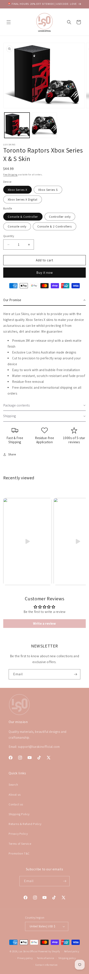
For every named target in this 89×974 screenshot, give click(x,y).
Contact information (46, 964)
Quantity (8, 236)
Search (13, 785)
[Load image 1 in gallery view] (17, 125)
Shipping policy (67, 958)
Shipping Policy (19, 814)
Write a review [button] (44, 623)
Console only (17, 226)
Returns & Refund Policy (25, 824)
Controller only (60, 217)
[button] (8, 22)
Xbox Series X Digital (22, 199)
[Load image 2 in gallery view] (44, 125)
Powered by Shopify (49, 951)
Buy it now (44, 272)
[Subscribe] (75, 674)
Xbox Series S (48, 190)
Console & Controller (23, 217)
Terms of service (45, 958)
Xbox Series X (17, 190)
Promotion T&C (19, 853)
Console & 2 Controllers (54, 226)
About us (15, 794)
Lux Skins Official (28, 951)
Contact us (16, 804)
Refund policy (71, 951)
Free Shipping (10, 174)
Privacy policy (25, 958)
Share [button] (12, 454)
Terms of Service (20, 844)
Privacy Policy (18, 834)
